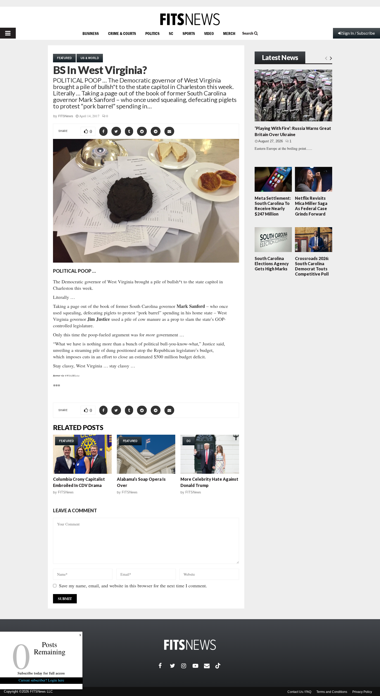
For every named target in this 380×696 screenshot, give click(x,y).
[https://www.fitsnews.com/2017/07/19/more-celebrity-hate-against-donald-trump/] (209, 454)
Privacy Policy (362, 692)
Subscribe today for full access (41, 673)
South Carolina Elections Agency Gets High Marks (272, 263)
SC (171, 33)
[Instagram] (187, 665)
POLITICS (152, 33)
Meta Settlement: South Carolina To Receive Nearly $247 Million (273, 206)
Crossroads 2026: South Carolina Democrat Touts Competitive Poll (312, 266)
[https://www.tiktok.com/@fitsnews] (218, 665)
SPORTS (189, 33)
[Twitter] (175, 665)
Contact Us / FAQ (299, 692)
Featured (64, 58)
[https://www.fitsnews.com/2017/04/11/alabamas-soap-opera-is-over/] (146, 454)
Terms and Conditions (331, 692)
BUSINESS (90, 33)
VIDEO (209, 33)
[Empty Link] (326, 58)
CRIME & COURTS (122, 33)
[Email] (209, 665)
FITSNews (65, 116)
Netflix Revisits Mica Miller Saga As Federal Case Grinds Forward (311, 206)
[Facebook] (164, 665)
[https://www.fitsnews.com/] (190, 19)
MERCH (229, 33)
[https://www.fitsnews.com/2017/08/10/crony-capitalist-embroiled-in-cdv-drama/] (82, 454)
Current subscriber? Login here (41, 680)
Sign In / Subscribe (358, 33)
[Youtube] (198, 665)
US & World (90, 58)
